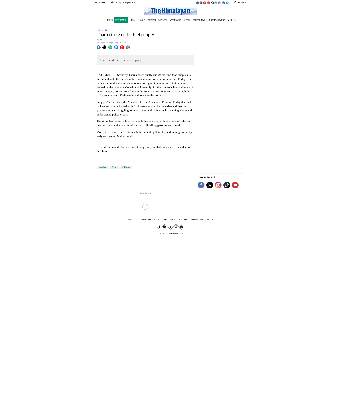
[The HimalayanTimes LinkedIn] (223, 2)
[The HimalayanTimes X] (201, 2)
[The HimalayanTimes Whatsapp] (215, 2)
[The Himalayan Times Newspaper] (170, 11)
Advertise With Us (167, 219)
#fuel (114, 167)
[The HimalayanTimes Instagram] (208, 2)
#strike (103, 167)
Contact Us (197, 219)
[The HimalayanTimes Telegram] (227, 2)
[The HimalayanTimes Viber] (219, 2)
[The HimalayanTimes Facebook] (197, 2)
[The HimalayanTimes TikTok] (212, 2)
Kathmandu (102, 30)
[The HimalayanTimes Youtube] (204, 2)
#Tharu (126, 167)
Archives (183, 219)
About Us (132, 219)
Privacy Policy (147, 219)
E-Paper (209, 219)
